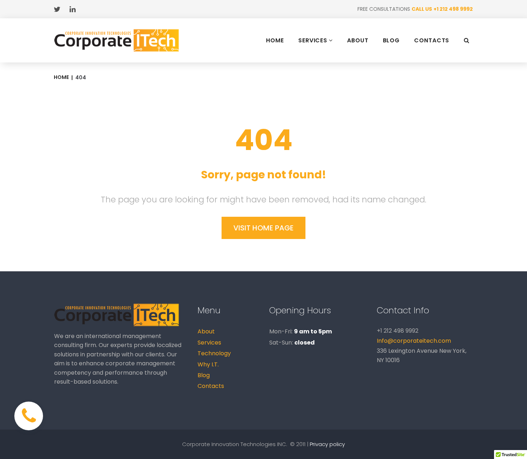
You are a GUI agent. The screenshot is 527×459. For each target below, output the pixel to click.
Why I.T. (208, 364)
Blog (204, 375)
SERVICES (312, 40)
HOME (275, 40)
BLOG (391, 40)
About (206, 331)
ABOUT (358, 40)
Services (209, 342)
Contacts (211, 386)
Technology (214, 353)
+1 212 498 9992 (453, 9)
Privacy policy (327, 444)
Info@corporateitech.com (414, 341)
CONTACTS (431, 40)
